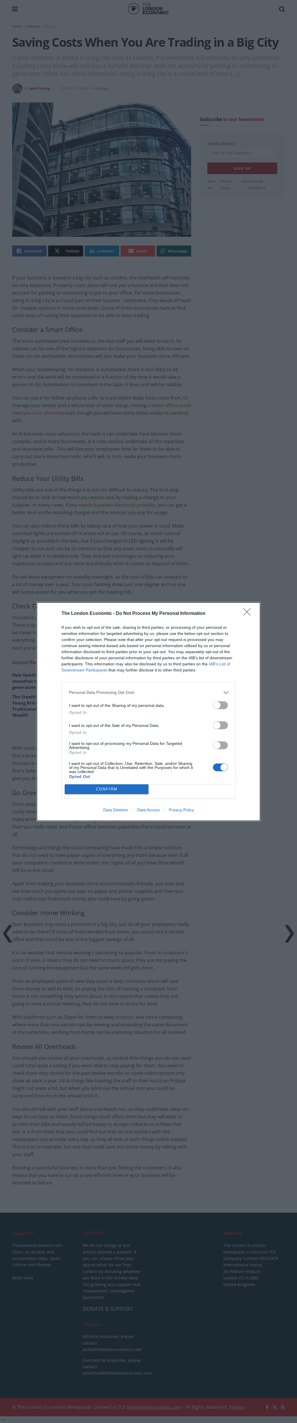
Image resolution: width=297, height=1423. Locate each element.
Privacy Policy (181, 810)
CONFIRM (106, 789)
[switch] (220, 705)
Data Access (148, 810)
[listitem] (148, 692)
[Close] (248, 613)
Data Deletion (115, 810)
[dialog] (148, 711)
